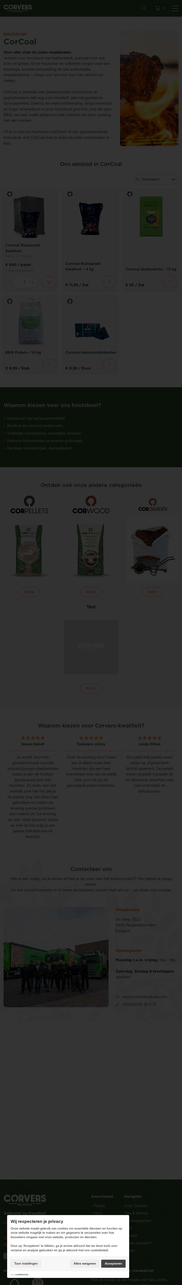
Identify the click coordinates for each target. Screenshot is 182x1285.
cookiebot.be (21, 1274)
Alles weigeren (85, 1263)
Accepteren (113, 1263)
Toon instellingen (26, 1263)
